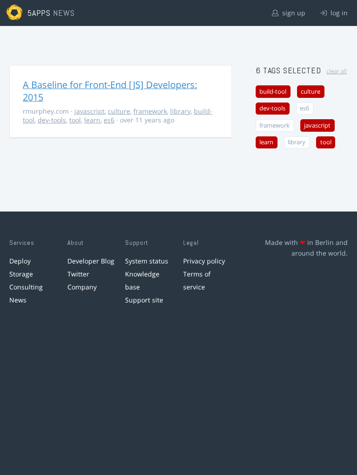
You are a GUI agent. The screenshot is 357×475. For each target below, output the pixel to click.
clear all (336, 71)
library (180, 111)
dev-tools (52, 120)
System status (146, 261)
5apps (39, 12)
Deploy (20, 261)
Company (82, 286)
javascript (89, 111)
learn (92, 120)
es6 (109, 120)
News (17, 299)
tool (75, 120)
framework (150, 111)
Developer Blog (90, 261)
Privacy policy (204, 261)
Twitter (78, 274)
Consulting (26, 286)
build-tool (272, 92)
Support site (144, 299)
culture (119, 111)
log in (338, 12)
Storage (21, 274)
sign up (292, 12)
